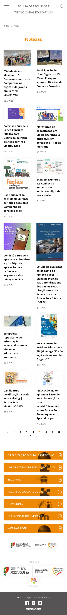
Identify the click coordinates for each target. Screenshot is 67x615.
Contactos (33, 561)
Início (6, 26)
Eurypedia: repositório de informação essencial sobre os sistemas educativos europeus (16, 345)
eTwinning (15, 503)
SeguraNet (15, 479)
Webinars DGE (17, 528)
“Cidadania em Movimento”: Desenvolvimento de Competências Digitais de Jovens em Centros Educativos (17, 83)
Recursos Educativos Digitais (29, 491)
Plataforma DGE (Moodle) (25, 516)
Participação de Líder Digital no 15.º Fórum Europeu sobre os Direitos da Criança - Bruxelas (49, 78)
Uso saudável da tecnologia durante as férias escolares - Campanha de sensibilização (17, 202)
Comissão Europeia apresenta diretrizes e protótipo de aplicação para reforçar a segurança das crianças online (17, 267)
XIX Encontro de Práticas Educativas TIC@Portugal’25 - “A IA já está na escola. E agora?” (49, 351)
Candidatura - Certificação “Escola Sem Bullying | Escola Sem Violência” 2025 (16, 398)
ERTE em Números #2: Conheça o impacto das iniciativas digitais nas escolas (48, 187)
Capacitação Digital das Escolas (31, 455)
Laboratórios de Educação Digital (32, 467)
